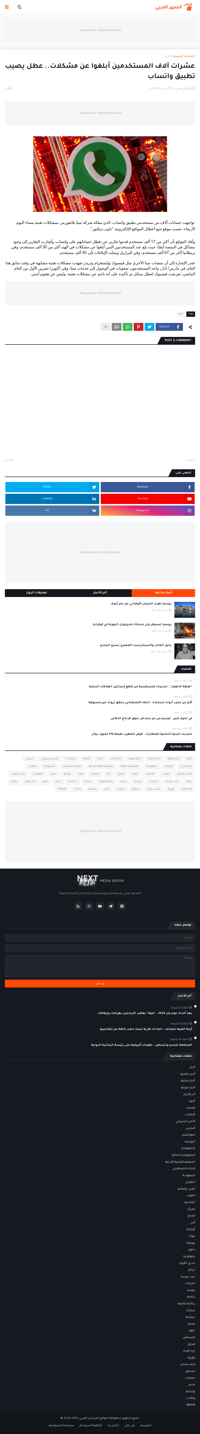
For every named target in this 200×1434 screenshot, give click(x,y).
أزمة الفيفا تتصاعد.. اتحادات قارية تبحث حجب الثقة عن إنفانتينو (146, 1029)
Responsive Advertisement (100, 30)
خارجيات (153, 781)
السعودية (49, 766)
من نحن (129, 1425)
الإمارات (70, 758)
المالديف (150, 774)
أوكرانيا (95, 774)
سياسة (73, 781)
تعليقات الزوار (36, 593)
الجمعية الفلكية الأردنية (101, 766)
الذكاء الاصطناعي (71, 766)
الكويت (166, 774)
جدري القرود (19, 774)
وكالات (77, 789)
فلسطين (30, 781)
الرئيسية (145, 1425)
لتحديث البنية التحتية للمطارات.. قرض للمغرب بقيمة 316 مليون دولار (142, 734)
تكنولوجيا (38, 774)
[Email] (116, 327)
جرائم (189, 781)
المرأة (135, 774)
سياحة (88, 781)
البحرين (30, 758)
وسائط (92, 789)
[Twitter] (149, 327)
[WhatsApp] (127, 327)
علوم (45, 781)
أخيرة (100, 758)
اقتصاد (86, 758)
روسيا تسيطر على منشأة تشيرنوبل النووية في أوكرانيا (132, 624)
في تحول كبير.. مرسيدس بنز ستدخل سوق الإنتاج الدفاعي (151, 718)
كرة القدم (187, 789)
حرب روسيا (172, 781)
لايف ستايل (153, 789)
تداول (53, 774)
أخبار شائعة (163, 593)
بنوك (81, 774)
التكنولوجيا (151, 766)
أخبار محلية (154, 758)
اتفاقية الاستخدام (91, 1425)
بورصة (67, 774)
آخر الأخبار (100, 593)
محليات (121, 789)
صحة (58, 781)
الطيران (32, 766)
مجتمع (136, 789)
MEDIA (62, 789)
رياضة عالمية (106, 781)
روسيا (137, 781)
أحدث (189, 460)
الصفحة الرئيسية (184, 56)
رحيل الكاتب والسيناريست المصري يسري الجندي (135, 645)
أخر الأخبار (115, 758)
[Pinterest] (138, 327)
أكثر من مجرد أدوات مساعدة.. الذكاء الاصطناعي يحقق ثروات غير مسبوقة (140, 702)
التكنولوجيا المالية (129, 766)
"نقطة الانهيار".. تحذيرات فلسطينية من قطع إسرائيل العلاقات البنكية (140, 686)
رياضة (123, 781)
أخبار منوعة (135, 758)
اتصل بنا (113, 1425)
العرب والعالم (184, 774)
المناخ (121, 774)
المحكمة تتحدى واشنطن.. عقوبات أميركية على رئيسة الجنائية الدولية (141, 1045)
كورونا (171, 789)
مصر (106, 789)
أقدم (10, 460)
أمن (108, 774)
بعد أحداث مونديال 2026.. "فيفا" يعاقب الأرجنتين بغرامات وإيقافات (145, 1013)
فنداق (14, 781)
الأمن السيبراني (49, 758)
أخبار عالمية (174, 758)
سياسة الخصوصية (61, 1425)
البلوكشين (186, 766)
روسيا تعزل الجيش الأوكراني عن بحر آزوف (141, 604)
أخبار (167, 56)
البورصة (169, 766)
